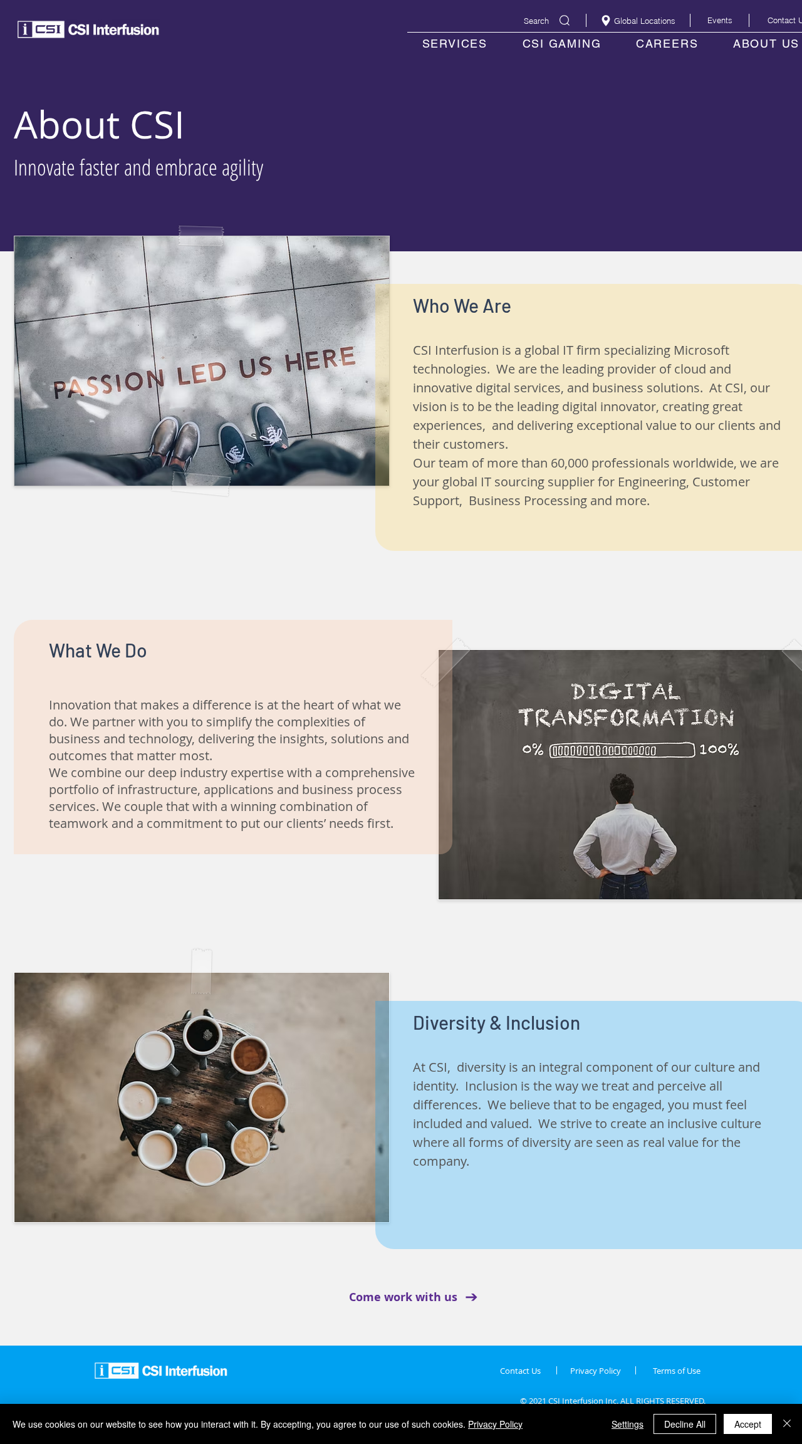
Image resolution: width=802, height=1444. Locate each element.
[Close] (786, 1424)
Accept (747, 1424)
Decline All (685, 1424)
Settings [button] (627, 1424)
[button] (719, 20)
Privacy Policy (495, 1424)
